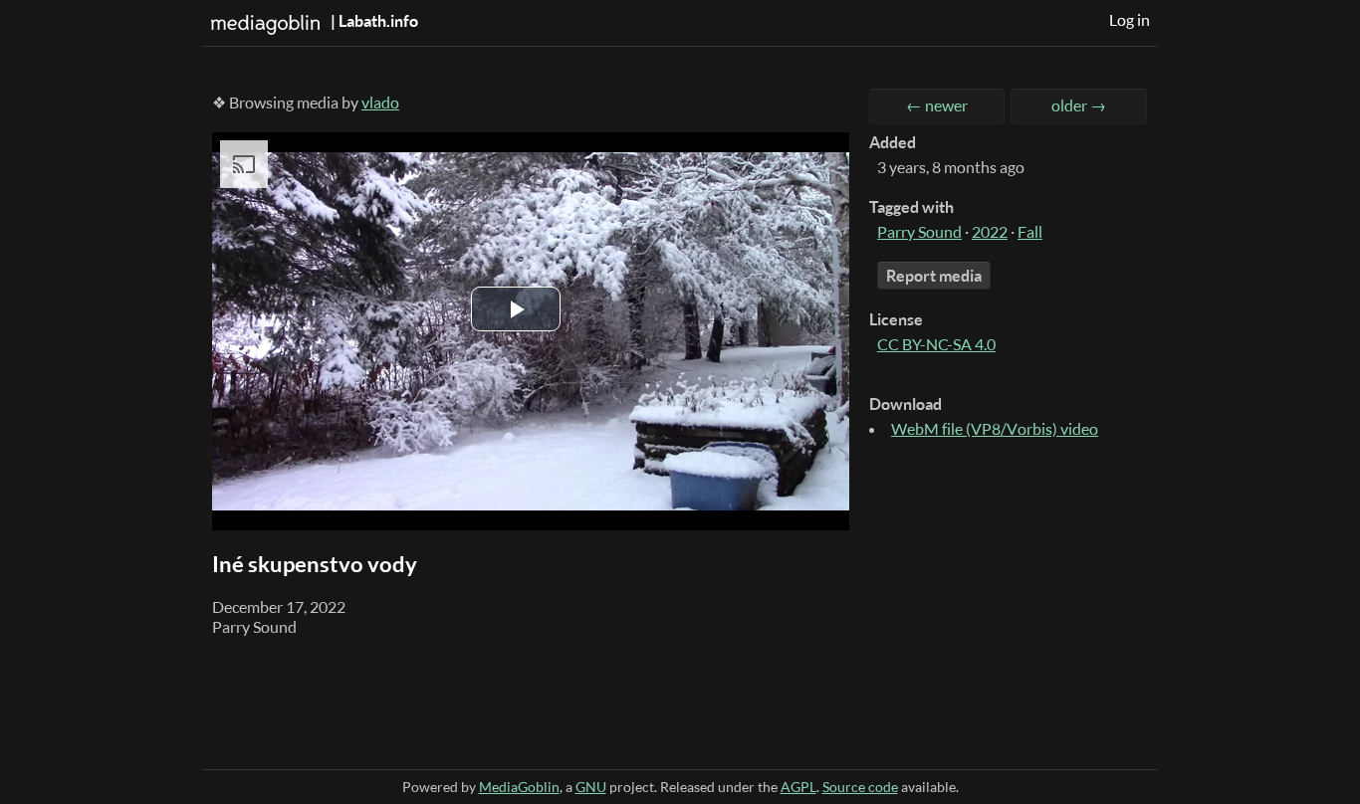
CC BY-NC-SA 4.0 (936, 344)
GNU (590, 786)
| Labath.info (373, 21)
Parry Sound (919, 232)
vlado (380, 102)
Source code (860, 786)
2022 (990, 232)
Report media (934, 276)
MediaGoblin (519, 786)
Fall (1030, 232)
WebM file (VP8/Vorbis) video (994, 429)
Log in (1129, 20)
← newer (937, 105)
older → (1078, 105)
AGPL (798, 786)
